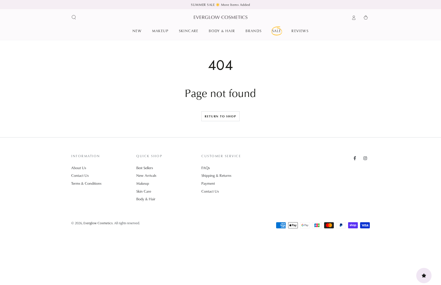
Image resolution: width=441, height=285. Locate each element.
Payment (208, 183)
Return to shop (220, 116)
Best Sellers (144, 167)
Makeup (142, 183)
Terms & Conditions (86, 183)
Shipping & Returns (216, 175)
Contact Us (80, 175)
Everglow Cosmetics (98, 222)
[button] (74, 17)
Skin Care (143, 191)
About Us (78, 167)
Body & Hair (145, 199)
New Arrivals (146, 175)
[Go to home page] (220, 17)
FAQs (205, 167)
